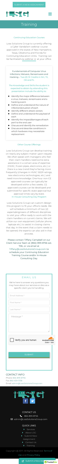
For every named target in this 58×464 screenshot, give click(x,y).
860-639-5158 (16, 380)
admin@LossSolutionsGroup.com (27, 383)
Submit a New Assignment (29, 4)
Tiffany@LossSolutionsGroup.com (27, 249)
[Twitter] (32, 401)
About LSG (30, 432)
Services (31, 429)
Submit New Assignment (30, 437)
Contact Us (30, 442)
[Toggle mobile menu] (50, 14)
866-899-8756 (19, 378)
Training (31, 445)
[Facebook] (25, 401)
